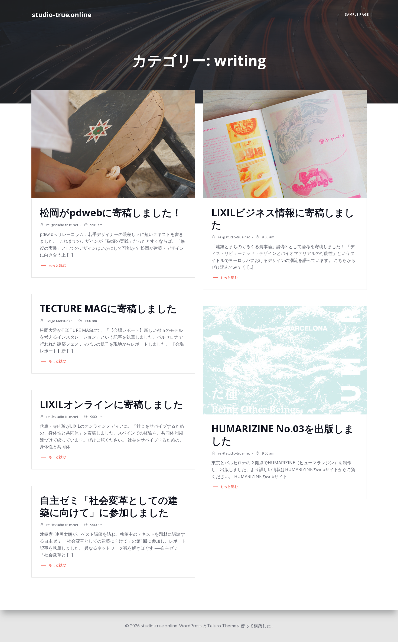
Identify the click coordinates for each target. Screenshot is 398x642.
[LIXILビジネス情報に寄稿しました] (285, 144)
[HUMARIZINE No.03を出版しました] (285, 360)
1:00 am (90, 320)
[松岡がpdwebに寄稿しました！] (113, 144)
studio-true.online (62, 14)
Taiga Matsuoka (59, 320)
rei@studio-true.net (61, 224)
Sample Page (357, 14)
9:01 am (96, 224)
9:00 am (267, 237)
